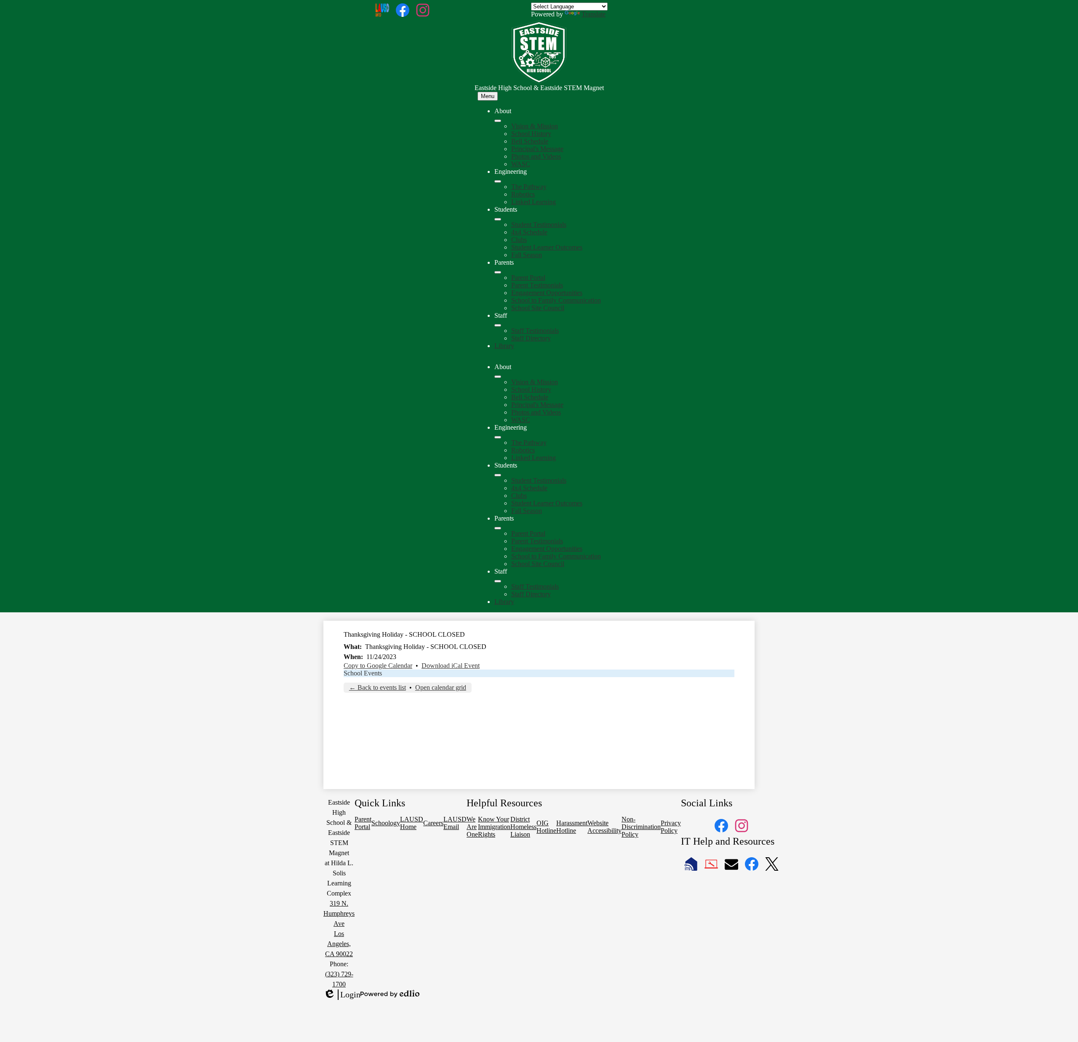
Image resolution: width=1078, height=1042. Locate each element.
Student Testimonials (538, 224)
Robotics (523, 194)
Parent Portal (528, 277)
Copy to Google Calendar (378, 665)
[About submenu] (497, 121)
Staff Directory (531, 338)
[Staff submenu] (497, 325)
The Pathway (529, 186)
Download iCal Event (451, 665)
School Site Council (537, 307)
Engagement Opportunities (546, 292)
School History (531, 133)
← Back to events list (377, 687)
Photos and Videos (536, 156)
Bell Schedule (529, 141)
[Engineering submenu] (497, 181)
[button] (497, 376)
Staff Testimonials (535, 330)
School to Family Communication (556, 300)
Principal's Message (537, 148)
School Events (363, 673)
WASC (520, 163)
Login (341, 995)
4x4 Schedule (529, 232)
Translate (594, 14)
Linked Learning (533, 201)
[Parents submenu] (497, 272)
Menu (487, 96)
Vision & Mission (534, 126)
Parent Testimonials (537, 285)
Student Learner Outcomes (546, 247)
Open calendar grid (440, 687)
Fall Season (526, 254)
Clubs (519, 239)
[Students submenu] (497, 219)
